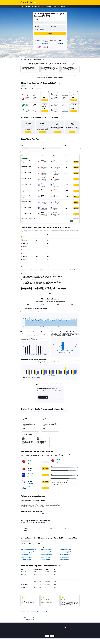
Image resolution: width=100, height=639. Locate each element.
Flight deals (48, 6)
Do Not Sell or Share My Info (46, 633)
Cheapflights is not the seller (27, 615)
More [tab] (72, 304)
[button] (50, 16)
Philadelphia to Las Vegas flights (66, 551)
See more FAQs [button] (41, 513)
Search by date (27, 6)
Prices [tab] (28, 304)
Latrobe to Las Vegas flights (26, 560)
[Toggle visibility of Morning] (25, 377)
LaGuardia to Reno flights (64, 552)
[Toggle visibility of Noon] (29, 377)
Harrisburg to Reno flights (26, 559)
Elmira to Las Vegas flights (45, 559)
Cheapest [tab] (23, 85)
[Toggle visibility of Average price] (69, 352)
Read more (24, 445)
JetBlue (28, 486)
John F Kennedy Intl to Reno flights (27, 552)
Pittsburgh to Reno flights (45, 557)
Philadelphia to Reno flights (65, 554)
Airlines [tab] (42, 304)
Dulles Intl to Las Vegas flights (65, 549)
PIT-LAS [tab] (50, 293)
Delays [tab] (57, 304)
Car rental (54, 6)
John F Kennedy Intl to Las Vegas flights (28, 549)
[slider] (80, 148)
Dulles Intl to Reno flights (25, 554)
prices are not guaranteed (44, 611)
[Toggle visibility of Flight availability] (62, 352)
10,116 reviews (30, 476)
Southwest (29, 460)
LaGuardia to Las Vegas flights (46, 551)
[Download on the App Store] (52, 636)
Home (21, 6)
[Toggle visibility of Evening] (39, 377)
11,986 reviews (30, 483)
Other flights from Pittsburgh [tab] (27, 543)
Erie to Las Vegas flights (64, 557)
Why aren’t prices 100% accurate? (28, 619)
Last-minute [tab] (34, 85)
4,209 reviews (29, 463)
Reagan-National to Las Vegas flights (28, 551)
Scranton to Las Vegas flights (26, 557)
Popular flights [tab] (37, 543)
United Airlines (30, 473)
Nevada (25, 59)
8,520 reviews (29, 470)
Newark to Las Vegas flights (46, 549)
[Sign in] (67, 6)
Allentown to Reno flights (64, 559)
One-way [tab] (40, 85)
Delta (28, 466)
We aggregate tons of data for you (28, 617)
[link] (28, 132)
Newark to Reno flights (45, 552)
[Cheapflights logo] (26, 2)
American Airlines (30, 479)
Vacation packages (36, 6)
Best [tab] (29, 85)
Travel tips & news (61, 6)
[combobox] (37, 19)
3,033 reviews (29, 489)
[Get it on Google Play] (47, 636)
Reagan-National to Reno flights (46, 554)
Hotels (43, 6)
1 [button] (71, 221)
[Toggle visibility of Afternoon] (34, 377)
